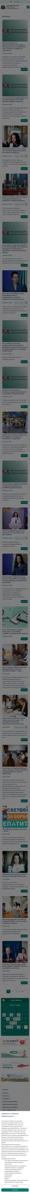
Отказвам (15, 1186)
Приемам (15, 1190)
